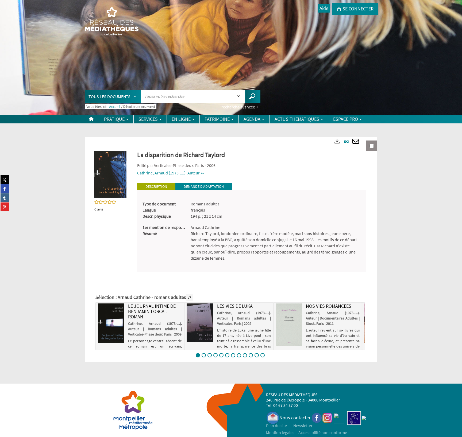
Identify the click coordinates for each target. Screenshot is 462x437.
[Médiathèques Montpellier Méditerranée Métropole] (111, 22)
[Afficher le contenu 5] (221, 355)
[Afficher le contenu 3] (209, 355)
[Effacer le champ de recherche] (239, 96)
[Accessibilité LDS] (354, 418)
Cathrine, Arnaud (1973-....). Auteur (168, 172)
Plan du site (276, 425)
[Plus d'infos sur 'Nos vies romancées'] (289, 324)
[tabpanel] (251, 231)
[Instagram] (327, 418)
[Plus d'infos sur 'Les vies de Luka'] (200, 322)
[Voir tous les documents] (189, 297)
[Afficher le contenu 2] (204, 355)
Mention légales (280, 432)
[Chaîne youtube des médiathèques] (339, 418)
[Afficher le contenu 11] (257, 355)
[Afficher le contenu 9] (245, 355)
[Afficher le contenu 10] (251, 355)
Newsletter (303, 425)
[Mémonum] (364, 418)
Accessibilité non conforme (322, 432)
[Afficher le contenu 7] (233, 355)
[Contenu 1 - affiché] (198, 355)
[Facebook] (316, 418)
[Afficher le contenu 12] (262, 355)
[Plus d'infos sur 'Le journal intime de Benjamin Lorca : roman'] (111, 323)
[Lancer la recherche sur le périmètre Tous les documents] (252, 96)
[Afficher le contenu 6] (227, 355)
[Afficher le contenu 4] (215, 355)
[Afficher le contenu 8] (239, 355)
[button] (110, 173)
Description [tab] (156, 186)
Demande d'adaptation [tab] (204, 186)
